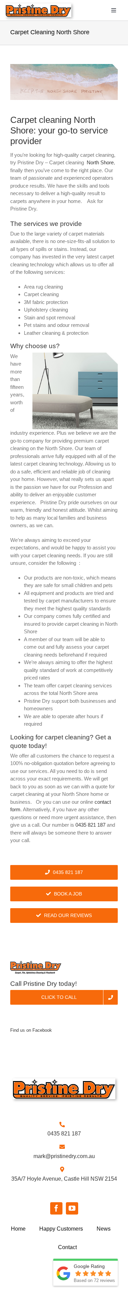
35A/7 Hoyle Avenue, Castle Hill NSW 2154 (64, 1179)
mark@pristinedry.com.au (64, 1156)
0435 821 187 (90, 825)
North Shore (100, 162)
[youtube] (72, 1208)
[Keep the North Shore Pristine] (64, 82)
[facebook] (56, 1208)
